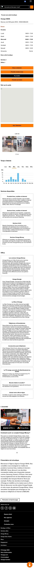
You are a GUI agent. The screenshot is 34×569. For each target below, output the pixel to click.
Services (3, 60)
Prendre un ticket (17, 80)
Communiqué (5, 557)
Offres (2, 62)
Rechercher (31, 7)
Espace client (8, 514)
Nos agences (8, 517)
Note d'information (6, 552)
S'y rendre (17, 76)
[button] (16, 154)
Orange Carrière (5, 559)
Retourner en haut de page (10, 500)
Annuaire (6, 521)
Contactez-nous (9, 524)
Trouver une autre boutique (9, 15)
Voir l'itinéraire (17, 125)
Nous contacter (17, 68)
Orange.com (4, 554)
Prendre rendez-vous (17, 72)
